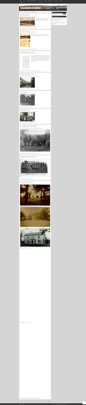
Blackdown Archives (43, 6)
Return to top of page (21, 404)
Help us (45, 0)
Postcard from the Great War (25, 30)
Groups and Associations (50, 10)
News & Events (40, 0)
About (23, 1)
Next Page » (49, 401)
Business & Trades (37, 10)
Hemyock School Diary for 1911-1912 (27, 52)
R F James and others (24, 92)
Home (21, 0)
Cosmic (28, 157)
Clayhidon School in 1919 (24, 110)
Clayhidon (28, 122)
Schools (43, 10)
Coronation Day (36, 153)
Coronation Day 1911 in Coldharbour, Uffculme (28, 125)
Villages (60, 0)
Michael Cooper (30, 53)
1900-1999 (26, 178)
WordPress (63, 404)
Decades (31, 10)
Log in (66, 404)
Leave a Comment (35, 53)
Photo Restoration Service (31, 0)
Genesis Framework (59, 404)
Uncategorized (37, 70)
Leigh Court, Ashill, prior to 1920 (26, 181)
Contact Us (55, 1)
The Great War (35, 27)
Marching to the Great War (25, 14)
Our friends (50, 0)
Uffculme (28, 153)
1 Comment (32, 157)
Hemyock (31, 27)
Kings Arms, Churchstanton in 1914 (26, 73)
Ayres (27, 27)
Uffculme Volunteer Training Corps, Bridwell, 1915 (29, 156)
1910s (25, 27)
